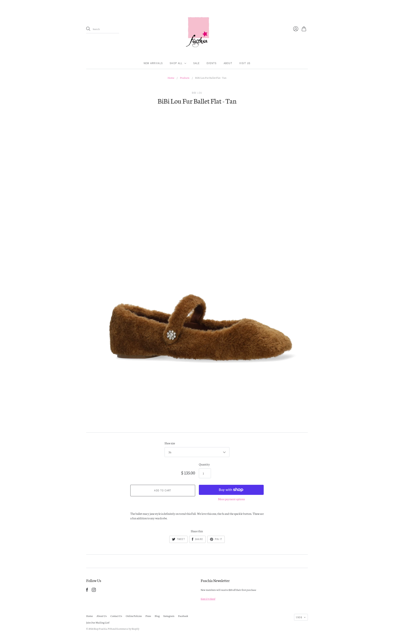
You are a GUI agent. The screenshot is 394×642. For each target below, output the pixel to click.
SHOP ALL (176, 63)
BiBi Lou (197, 92)
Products (184, 77)
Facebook (183, 616)
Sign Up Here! (208, 598)
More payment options (231, 499)
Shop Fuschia (100, 628)
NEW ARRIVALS (153, 63)
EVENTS (212, 63)
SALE (196, 63)
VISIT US (244, 63)
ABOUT (228, 63)
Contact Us (116, 616)
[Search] (88, 29)
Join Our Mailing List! (97, 622)
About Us (101, 616)
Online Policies (134, 616)
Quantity (204, 464)
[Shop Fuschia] (197, 29)
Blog (157, 616)
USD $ (299, 617)
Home (171, 77)
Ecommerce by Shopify (127, 628)
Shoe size (170, 443)
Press (148, 616)
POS (110, 628)
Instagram (168, 616)
